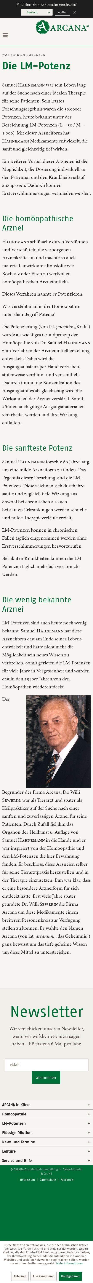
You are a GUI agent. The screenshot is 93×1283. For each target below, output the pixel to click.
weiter (62, 12)
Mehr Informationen (69, 1263)
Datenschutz (48, 1180)
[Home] (62, 33)
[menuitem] (6, 35)
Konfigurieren (70, 1276)
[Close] (74, 13)
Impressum (27, 1180)
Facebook (67, 1180)
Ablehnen (20, 1276)
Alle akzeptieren (43, 1276)
